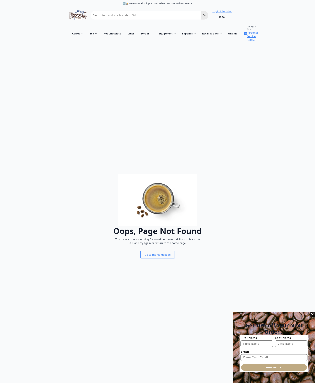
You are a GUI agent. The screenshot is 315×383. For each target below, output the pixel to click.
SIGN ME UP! (274, 367)
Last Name (283, 338)
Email (245, 351)
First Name (249, 338)
